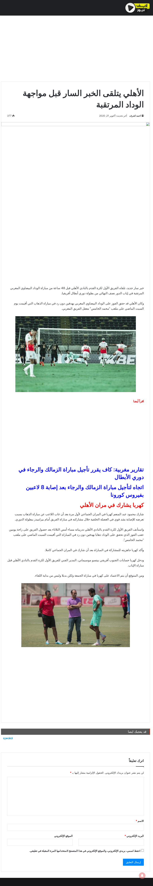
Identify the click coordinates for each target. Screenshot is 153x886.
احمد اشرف (135, 115)
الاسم (140, 820)
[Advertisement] (75, 47)
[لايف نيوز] (137, 8)
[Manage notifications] (142, 875)
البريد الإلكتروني (134, 835)
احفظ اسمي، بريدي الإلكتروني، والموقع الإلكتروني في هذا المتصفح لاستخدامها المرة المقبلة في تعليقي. (84, 850)
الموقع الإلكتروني (63, 835)
